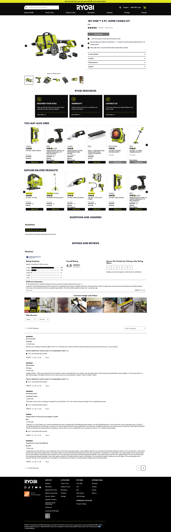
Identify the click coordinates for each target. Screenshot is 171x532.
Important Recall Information (50, 503)
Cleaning (109, 12)
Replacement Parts (51, 490)
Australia (94, 483)
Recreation (91, 12)
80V (77, 490)
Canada (94, 486)
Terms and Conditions (57, 526)
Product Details (93, 54)
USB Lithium (80, 493)
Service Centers (50, 496)
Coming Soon (117, 162)
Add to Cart (34, 162)
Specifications (93, 62)
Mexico (94, 493)
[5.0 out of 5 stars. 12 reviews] (29, 156)
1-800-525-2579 (45, 526)
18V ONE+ (79, 483)
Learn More (40, 114)
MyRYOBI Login (136, 7)
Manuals (47, 483)
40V (77, 486)
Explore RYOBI (28, 12)
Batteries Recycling (51, 493)
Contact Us (48, 507)
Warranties (48, 486)
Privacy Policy (68, 526)
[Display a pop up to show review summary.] (54, 157)
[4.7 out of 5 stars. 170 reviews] (70, 203)
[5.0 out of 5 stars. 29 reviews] (70, 156)
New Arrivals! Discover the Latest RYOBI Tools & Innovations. (85, 1)
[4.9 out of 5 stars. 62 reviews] (49, 156)
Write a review (109, 28)
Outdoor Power (71, 12)
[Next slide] (82, 46)
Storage (127, 12)
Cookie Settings (29, 528)
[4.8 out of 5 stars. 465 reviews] (29, 203)
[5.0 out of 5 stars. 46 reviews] (91, 203)
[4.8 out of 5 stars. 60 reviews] (49, 203)
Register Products (51, 499)
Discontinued (98, 34)
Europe (94, 490)
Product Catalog (81, 504)
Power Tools (49, 12)
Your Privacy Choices (92, 526)
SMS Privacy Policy (79, 526)
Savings (144, 12)
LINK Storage (80, 496)
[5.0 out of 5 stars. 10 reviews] (91, 156)
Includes (91, 58)
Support (126, 7)
